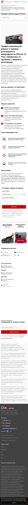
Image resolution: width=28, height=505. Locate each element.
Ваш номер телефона (8, 198)
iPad (2, 452)
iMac (2, 457)
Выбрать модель (20, 240)
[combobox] (14, 17)
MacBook (3, 449)
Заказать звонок (14, 332)
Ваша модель (6, 191)
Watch (2, 455)
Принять (14, 502)
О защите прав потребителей (8, 440)
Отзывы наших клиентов (7, 435)
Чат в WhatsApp (7, 423)
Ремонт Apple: (5, 444)
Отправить (14, 206)
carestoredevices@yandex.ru (9, 428)
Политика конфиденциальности (9, 437)
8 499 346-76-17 (16, 1)
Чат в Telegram (6, 425)
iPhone (2, 447)
